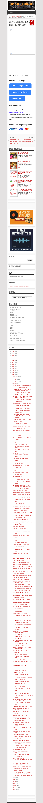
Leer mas (29, 156)
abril (14, 783)
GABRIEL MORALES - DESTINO (21, 557)
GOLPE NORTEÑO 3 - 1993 (20, 720)
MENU (11, 12)
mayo (14, 781)
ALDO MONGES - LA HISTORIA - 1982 (22, 706)
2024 (13, 355)
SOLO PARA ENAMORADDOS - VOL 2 (22, 575)
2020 (13, 362)
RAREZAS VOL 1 (17, 417)
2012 (13, 793)
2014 (13, 374)
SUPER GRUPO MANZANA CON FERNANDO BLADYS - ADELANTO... (21, 724)
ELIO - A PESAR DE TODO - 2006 (21, 558)
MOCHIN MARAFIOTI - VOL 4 (20, 715)
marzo (14, 785)
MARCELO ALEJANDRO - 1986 (21, 740)
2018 (13, 366)
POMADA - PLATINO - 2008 (20, 490)
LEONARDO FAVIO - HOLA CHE (21, 579)
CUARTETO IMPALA (18, 770)
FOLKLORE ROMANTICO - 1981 (21, 405)
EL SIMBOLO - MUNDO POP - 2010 (22, 590)
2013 (13, 791)
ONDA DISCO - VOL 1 (18, 421)
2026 (13, 351)
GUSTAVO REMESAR (18, 526)
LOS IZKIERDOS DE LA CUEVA (21, 488)
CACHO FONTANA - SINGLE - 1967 (22, 419)
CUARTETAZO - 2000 (18, 672)
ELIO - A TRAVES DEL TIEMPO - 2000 (22, 564)
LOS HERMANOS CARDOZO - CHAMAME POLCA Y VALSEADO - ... (22, 624)
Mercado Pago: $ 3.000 (20, 86)
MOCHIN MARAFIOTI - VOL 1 (20, 667)
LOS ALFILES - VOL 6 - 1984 (20, 542)
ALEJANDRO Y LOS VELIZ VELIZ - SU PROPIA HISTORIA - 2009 (20, 23)
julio (14, 777)
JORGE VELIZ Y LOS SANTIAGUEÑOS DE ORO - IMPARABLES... (21, 455)
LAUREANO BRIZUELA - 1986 (20, 734)
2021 (13, 360)
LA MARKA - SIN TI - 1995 (19, 659)
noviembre (15, 378)
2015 (13, 372)
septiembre (16, 381)
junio (14, 779)
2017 (13, 368)
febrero (15, 787)
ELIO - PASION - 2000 (18, 560)
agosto (15, 383)
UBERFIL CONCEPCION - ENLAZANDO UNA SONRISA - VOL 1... (22, 760)
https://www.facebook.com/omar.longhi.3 (19, 286)
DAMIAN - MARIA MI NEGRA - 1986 (21, 584)
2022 (13, 359)
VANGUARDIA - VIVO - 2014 (20, 665)
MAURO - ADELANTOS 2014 (20, 613)
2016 (13, 370)
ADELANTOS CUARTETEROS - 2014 (22, 566)
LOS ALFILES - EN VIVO (19, 749)
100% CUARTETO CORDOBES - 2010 (22, 588)
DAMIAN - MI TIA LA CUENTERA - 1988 (22, 586)
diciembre (15, 376)
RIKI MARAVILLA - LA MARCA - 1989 (22, 403)
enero (14, 789)
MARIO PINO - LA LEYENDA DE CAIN (22, 775)
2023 (13, 357)
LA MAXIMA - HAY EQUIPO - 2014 (21, 498)
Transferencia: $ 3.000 (20, 92)
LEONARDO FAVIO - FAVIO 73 (20, 577)
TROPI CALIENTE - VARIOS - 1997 (21, 654)
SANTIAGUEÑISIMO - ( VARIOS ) (21, 492)
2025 (13, 353)
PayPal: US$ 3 (17, 98)
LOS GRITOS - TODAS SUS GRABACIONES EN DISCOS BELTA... (21, 446)
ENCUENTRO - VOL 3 (18, 476)
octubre (15, 379)
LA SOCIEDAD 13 (17, 634)
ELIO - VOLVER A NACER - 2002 (21, 562)
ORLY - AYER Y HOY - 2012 (20, 510)
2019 (13, 364)
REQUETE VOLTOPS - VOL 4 (20, 548)
